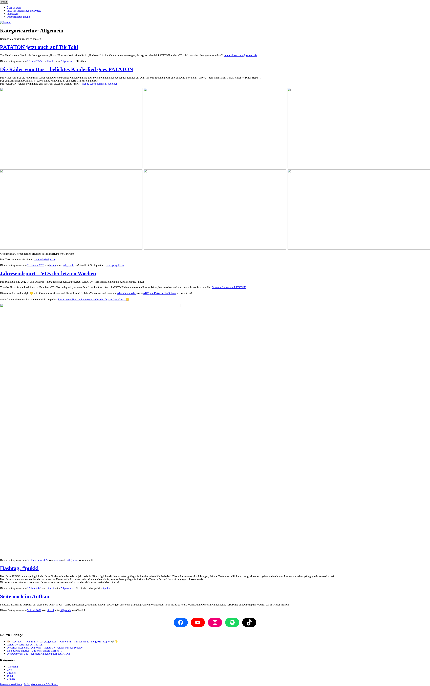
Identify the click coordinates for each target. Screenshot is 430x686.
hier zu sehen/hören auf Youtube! (99, 83)
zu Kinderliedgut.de (44, 259)
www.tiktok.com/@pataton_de (240, 55)
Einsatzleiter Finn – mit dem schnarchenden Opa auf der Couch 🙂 (93, 299)
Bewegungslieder (115, 265)
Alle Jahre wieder (126, 293)
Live (9, 669)
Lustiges (11, 672)
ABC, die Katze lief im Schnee (159, 293)
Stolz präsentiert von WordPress (41, 684)
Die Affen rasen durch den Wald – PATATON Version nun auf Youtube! (45, 647)
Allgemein (66, 61)
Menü (4, 2)
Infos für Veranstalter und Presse (24, 10)
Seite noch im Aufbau (24, 596)
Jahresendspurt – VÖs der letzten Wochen (48, 273)
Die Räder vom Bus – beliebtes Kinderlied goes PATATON (66, 69)
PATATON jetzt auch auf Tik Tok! (39, 47)
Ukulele (11, 678)
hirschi (50, 61)
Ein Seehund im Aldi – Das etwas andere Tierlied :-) (34, 650)
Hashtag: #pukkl (19, 568)
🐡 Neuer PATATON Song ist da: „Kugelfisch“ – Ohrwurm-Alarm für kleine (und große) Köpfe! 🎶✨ (62, 641)
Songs (10, 675)
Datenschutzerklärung (18, 16)
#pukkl (107, 588)
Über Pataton (14, 7)
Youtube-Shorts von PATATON (229, 287)
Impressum (12, 13)
